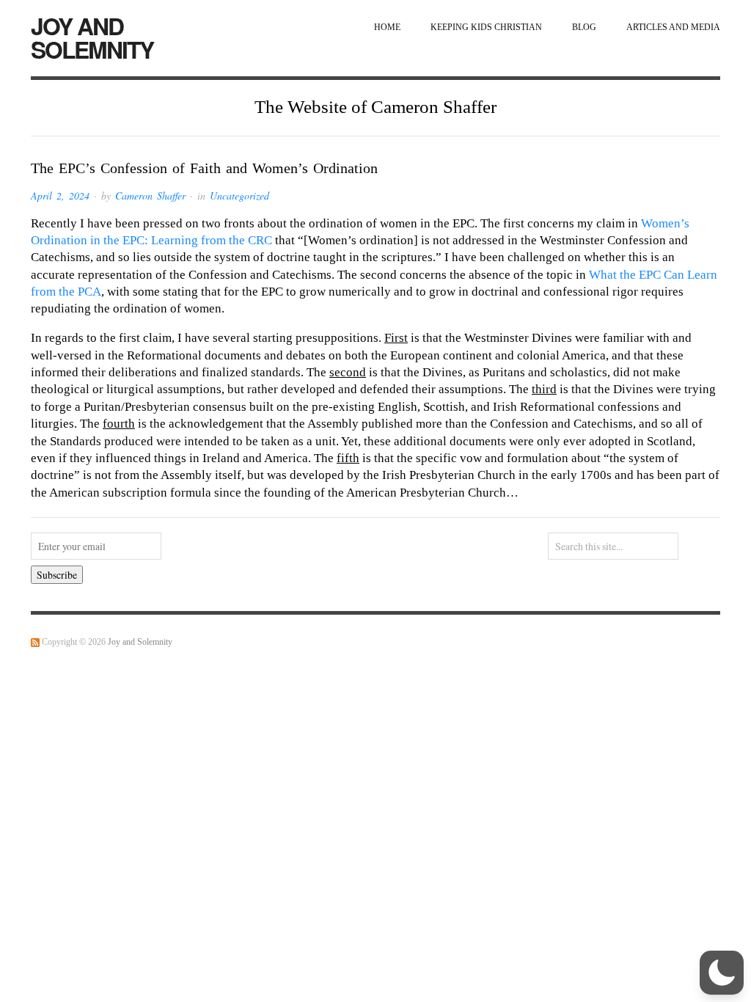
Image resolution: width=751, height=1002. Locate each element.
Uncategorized (239, 195)
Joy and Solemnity (92, 37)
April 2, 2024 (60, 195)
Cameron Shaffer (150, 195)
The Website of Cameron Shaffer (375, 106)
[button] (722, 973)
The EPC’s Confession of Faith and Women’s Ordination (204, 168)
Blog (584, 27)
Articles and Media (673, 27)
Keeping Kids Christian (486, 27)
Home (387, 27)
